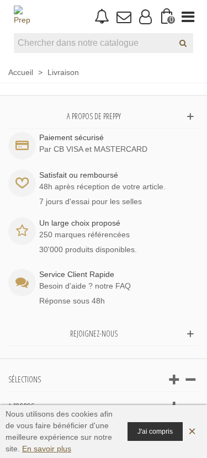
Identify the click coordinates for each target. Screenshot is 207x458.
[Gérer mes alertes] (102, 17)
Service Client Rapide (76, 274)
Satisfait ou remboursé (78, 175)
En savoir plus (46, 448)
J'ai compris (155, 431)
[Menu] (188, 16)
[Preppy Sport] (22, 17)
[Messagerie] (123, 16)
